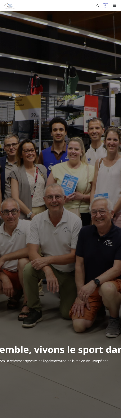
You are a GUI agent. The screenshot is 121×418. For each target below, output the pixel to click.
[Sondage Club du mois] (105, 5)
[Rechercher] (98, 5)
